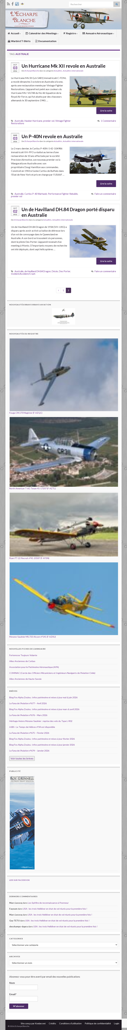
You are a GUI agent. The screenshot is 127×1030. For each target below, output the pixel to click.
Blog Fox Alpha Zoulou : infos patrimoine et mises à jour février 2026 (42, 738)
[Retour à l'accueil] (63, 18)
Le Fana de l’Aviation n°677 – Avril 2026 (28, 703)
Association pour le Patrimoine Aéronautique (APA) (34, 667)
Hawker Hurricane (33, 121)
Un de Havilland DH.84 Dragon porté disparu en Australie (68, 212)
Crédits (52, 1023)
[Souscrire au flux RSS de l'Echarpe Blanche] (8, 3)
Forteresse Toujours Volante (23, 655)
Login (116, 1023)
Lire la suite (106, 110)
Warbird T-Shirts (21, 41)
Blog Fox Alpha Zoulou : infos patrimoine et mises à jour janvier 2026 (42, 744)
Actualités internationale (73, 71)
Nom (12, 982)
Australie (19, 121)
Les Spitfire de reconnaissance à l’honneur (48, 902)
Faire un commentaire (105, 193)
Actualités (58, 71)
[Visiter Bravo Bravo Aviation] (17, 3)
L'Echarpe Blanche (31, 71)
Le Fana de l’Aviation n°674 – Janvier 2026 (29, 750)
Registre (71, 33)
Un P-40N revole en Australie (52, 136)
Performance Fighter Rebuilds (63, 193)
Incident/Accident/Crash (23, 273)
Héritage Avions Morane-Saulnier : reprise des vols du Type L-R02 (40, 721)
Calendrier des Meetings (42, 33)
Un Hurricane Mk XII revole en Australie (63, 66)
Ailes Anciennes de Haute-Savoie (25, 679)
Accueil (15, 33)
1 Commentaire (108, 121)
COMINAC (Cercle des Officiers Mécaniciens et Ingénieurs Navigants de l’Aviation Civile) (52, 673)
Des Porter (64, 271)
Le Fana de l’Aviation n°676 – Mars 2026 (28, 715)
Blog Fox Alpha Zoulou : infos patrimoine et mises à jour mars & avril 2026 (44, 709)
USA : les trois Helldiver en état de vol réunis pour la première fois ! (55, 908)
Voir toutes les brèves (22, 758)
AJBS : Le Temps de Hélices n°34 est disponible (32, 727)
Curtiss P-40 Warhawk (35, 193)
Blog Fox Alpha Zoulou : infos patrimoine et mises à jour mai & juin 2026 (43, 697)
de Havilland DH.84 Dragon (37, 271)
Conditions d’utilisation (70, 1023)
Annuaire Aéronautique (99, 33)
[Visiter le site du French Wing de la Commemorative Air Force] (22, 3)
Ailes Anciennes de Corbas (22, 661)
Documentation (47, 41)
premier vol (48, 121)
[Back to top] (120, 1011)
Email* (13, 994)
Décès (55, 271)
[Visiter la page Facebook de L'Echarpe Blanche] (12, 3)
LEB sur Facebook (19, 880)
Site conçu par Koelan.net (33, 1023)
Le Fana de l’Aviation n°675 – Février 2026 (29, 733)
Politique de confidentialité (98, 1023)
